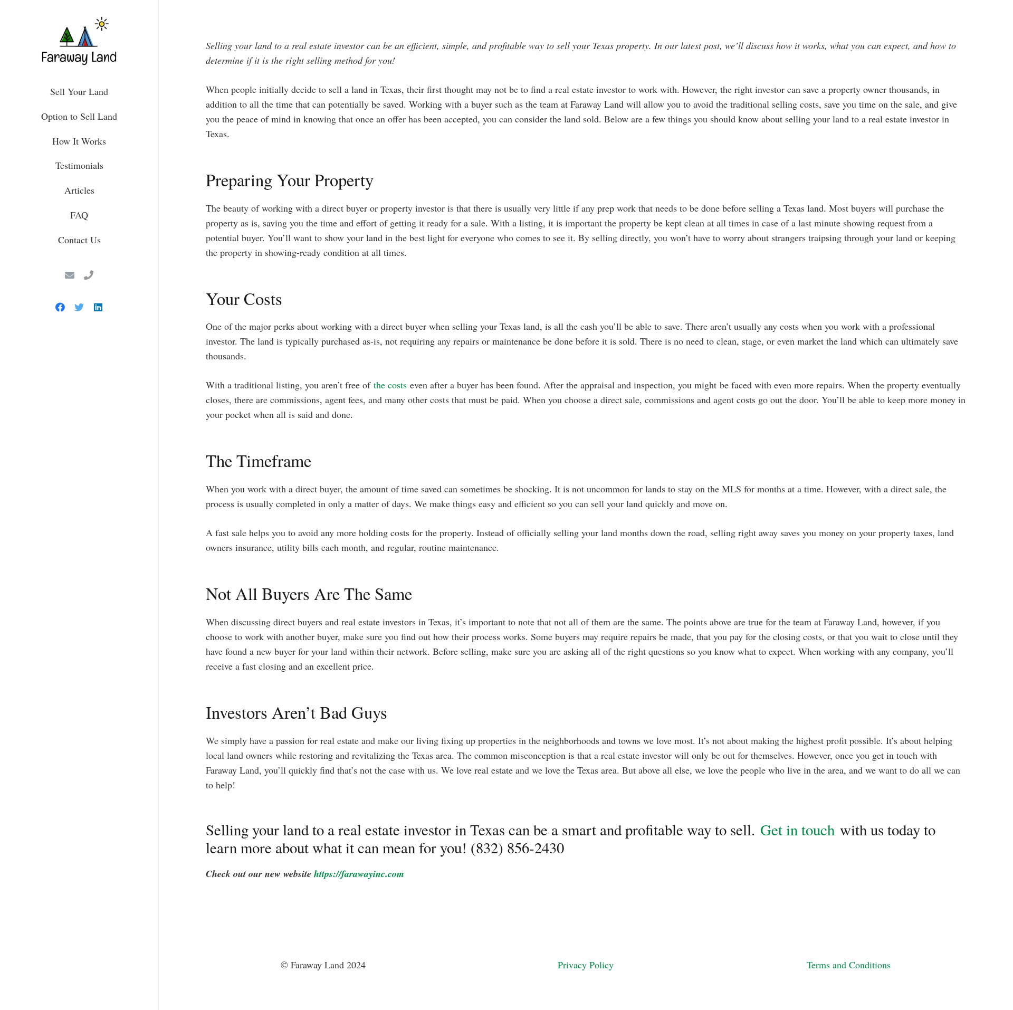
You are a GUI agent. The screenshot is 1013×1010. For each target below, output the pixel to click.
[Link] (79, 39)
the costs (390, 384)
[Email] (69, 274)
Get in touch (797, 830)
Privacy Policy (586, 964)
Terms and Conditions (849, 964)
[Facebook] (60, 307)
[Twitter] (79, 307)
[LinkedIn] (98, 307)
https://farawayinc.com (359, 873)
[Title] (88, 274)
